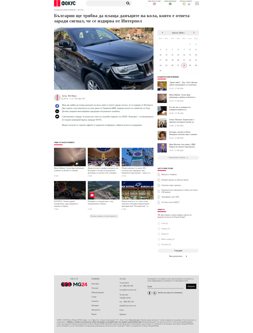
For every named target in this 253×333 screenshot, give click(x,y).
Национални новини (168, 77)
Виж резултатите (176, 256)
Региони (95, 288)
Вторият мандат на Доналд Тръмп (174, 180)
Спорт (94, 297)
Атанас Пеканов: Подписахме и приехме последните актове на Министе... (181, 121)
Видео (94, 314)
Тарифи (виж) (125, 298)
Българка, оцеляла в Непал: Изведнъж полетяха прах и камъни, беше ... (183, 133)
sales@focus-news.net (128, 306)
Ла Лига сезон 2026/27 (170, 202)
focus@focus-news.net (128, 290)
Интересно (96, 310)
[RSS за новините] (155, 293)
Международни (98, 292)
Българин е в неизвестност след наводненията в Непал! (100, 202)
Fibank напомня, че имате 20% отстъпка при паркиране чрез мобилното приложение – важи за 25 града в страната (136, 170)
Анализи (95, 301)
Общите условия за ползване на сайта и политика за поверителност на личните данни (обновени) (104, 322)
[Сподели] (57, 117)
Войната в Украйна (169, 174)
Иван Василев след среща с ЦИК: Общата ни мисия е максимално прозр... (182, 145)
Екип (122, 310)
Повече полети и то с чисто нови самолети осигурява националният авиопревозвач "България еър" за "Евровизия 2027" (135, 204)
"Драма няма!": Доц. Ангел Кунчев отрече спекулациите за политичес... (183, 83)
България (95, 284)
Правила (123, 314)
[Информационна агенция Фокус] (149, 293)
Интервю (95, 306)
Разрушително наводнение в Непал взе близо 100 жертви (179, 191)
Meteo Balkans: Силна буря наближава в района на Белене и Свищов (69, 169)
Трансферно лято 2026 (170, 197)
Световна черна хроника (171, 185)
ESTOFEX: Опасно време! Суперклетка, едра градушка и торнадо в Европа (66, 203)
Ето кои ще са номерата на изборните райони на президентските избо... (179, 108)
